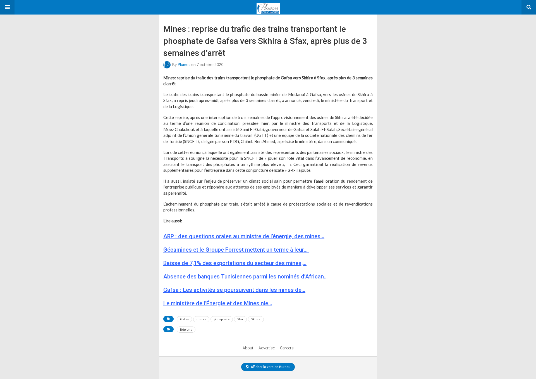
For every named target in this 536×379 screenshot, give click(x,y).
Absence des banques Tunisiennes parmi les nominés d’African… (245, 276)
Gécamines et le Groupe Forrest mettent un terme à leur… (236, 249)
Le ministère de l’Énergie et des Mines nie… (217, 303)
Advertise (267, 348)
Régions (186, 329)
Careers (287, 348)
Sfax (240, 319)
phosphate (221, 319)
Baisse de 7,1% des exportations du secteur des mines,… (235, 263)
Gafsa (184, 319)
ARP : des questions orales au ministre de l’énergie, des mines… (243, 236)
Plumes (184, 64)
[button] (7, 7)
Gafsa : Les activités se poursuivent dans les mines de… (234, 290)
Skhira (255, 319)
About (248, 348)
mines (201, 319)
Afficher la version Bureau (270, 367)
